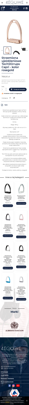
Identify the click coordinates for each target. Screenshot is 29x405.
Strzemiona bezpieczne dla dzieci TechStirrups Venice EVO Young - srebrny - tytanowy (21, 290)
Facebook (24, 8)
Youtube (18, 385)
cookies (19, 399)
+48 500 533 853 (8, 368)
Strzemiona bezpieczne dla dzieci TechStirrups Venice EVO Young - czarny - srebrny (7, 259)
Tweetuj (14, 97)
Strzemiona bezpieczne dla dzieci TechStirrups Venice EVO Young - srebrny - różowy (21, 228)
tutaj (13, 403)
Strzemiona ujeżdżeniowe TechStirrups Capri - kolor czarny (8, 198)
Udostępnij (10, 97)
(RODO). (7, 402)
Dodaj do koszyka (18, 89)
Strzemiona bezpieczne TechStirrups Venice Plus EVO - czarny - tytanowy (8, 227)
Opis (6, 105)
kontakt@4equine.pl (9, 366)
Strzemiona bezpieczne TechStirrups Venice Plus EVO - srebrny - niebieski (8, 290)
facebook (9, 385)
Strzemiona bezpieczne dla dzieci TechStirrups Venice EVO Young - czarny (21, 258)
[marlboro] (11, 349)
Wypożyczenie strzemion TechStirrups (21, 197)
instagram (13, 385)
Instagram (26, 8)
